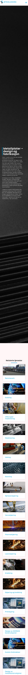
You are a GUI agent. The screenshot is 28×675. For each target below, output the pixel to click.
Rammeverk (10, 378)
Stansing (8, 476)
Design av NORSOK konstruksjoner (12, 632)
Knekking (8, 573)
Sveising (8, 397)
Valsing (8, 457)
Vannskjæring (10, 515)
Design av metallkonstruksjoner (13, 672)
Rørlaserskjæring (11, 496)
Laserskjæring (10, 554)
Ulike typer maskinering (10, 417)
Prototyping (9, 612)
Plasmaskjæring (11, 534)
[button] (26, 2)
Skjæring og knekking (13, 592)
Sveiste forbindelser (12, 652)
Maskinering (10, 438)
